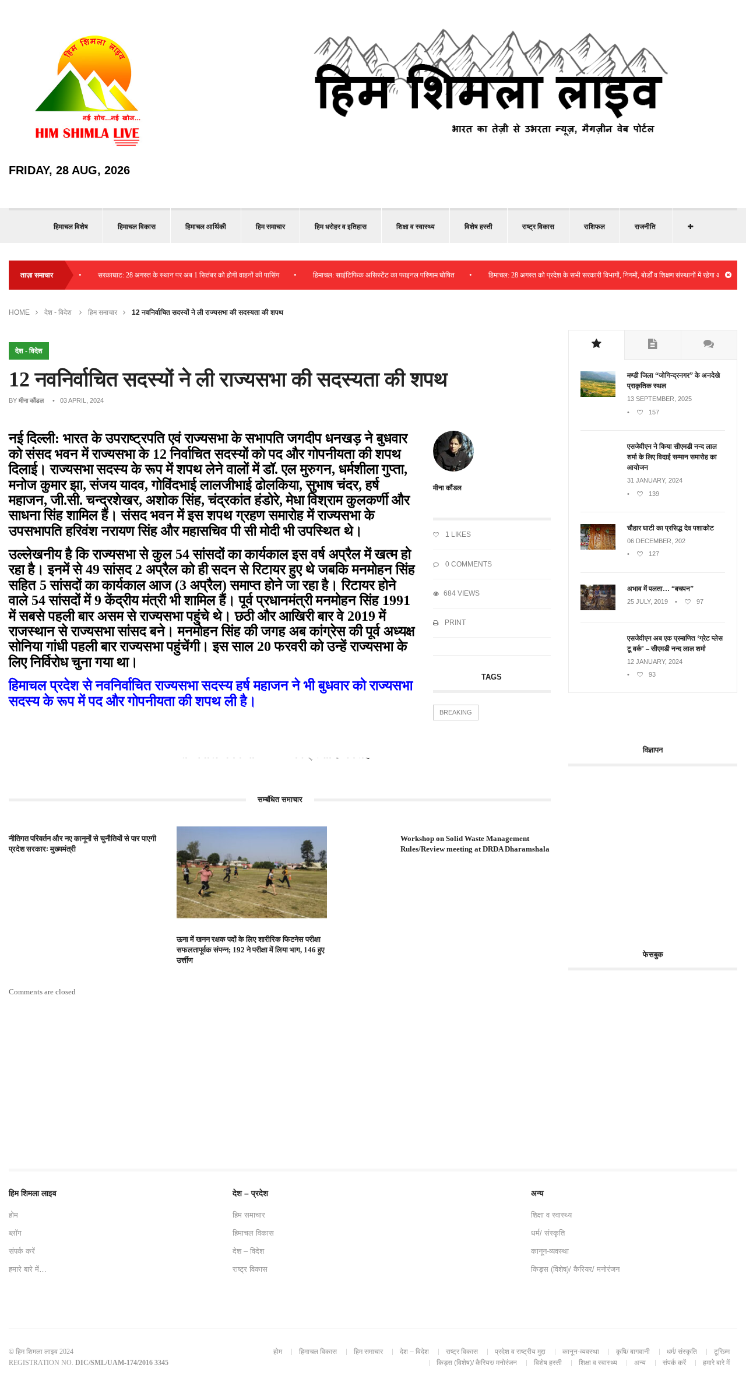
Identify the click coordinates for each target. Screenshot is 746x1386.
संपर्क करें (22, 1251)
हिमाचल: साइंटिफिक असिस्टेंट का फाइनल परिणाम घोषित (366, 275)
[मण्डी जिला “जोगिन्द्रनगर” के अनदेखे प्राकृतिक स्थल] (597, 395)
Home (19, 312)
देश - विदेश (58, 312)
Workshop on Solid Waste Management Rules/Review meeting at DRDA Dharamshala (475, 843)
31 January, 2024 (654, 480)
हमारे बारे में (716, 1363)
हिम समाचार (270, 227)
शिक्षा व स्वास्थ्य (415, 227)
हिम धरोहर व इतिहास (341, 227)
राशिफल (594, 227)
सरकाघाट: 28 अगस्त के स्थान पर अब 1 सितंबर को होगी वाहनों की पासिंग (170, 275)
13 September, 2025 (659, 398)
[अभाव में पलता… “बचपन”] (597, 608)
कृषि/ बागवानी (633, 1352)
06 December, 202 (656, 540)
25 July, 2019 (647, 601)
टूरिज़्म (722, 1352)
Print (454, 622)
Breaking (455, 712)
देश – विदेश (248, 1251)
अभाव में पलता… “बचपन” (660, 589)
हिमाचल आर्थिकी (205, 227)
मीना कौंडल (31, 400)
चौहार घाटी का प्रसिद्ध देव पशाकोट (670, 528)
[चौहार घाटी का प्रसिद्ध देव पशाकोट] (597, 547)
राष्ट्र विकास (538, 227)
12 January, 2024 (654, 661)
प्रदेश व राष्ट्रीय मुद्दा (520, 1352)
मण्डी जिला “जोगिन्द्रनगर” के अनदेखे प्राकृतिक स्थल (673, 380)
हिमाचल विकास (137, 227)
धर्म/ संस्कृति (548, 1233)
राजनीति (645, 227)
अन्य (640, 1363)
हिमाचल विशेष (71, 227)
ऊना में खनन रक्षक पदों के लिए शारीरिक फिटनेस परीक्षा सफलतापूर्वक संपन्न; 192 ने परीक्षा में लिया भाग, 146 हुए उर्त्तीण (251, 950)
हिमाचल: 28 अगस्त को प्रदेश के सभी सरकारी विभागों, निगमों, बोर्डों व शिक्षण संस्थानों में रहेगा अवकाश (594, 275)
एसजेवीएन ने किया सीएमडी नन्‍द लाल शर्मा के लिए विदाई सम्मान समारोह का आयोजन (672, 457)
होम (13, 1215)
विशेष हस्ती (478, 227)
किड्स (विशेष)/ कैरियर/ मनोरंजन (575, 1269)
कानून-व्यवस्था (550, 1251)
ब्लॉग (15, 1233)
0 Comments (468, 564)
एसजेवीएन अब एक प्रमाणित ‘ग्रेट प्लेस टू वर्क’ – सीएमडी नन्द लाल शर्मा (675, 643)
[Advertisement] (657, 851)
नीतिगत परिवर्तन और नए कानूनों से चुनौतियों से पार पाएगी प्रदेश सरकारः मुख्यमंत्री (82, 843)
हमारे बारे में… (28, 1269)
